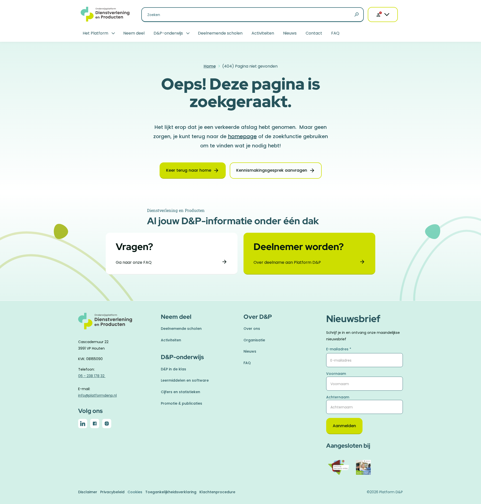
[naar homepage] (116, 324)
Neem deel (134, 33)
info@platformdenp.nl (97, 395)
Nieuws (290, 33)
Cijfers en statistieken (180, 391)
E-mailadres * (338, 349)
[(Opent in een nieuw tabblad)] (82, 424)
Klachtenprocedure (217, 491)
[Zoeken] (356, 15)
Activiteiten (263, 33)
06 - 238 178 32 (91, 375)
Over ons (252, 328)
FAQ (335, 33)
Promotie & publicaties (181, 403)
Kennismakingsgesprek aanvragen (271, 170)
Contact (314, 33)
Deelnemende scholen (220, 33)
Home (210, 66)
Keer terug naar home (188, 170)
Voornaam (336, 373)
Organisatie (254, 340)
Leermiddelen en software (185, 380)
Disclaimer (87, 491)
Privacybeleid (112, 491)
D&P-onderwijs (168, 33)
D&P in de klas (173, 369)
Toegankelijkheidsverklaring (170, 491)
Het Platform (95, 33)
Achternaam (337, 397)
